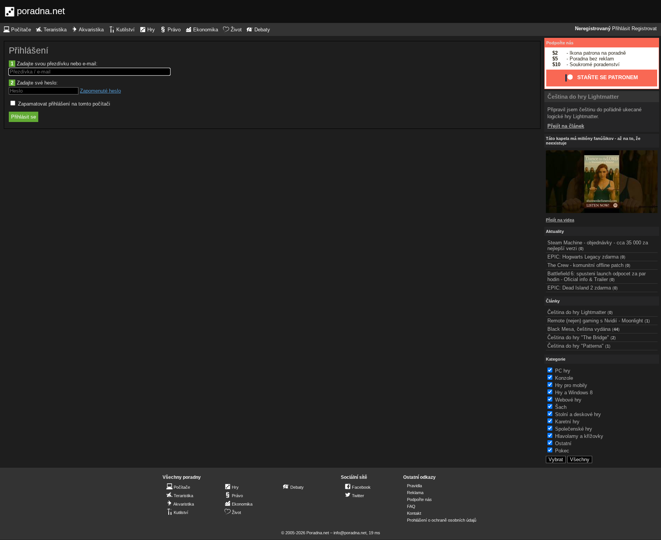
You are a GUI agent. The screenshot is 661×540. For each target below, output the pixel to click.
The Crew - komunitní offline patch (585, 265)
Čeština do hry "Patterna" (575, 346)
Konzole (564, 378)
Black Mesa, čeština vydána (579, 329)
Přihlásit (621, 28)
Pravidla (414, 485)
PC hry (562, 371)
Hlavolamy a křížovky (579, 436)
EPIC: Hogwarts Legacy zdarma (583, 257)
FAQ (411, 506)
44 (616, 329)
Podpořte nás (559, 43)
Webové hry (568, 400)
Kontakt (414, 513)
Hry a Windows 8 (574, 392)
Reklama (415, 492)
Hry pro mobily (571, 385)
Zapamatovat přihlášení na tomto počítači (63, 104)
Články (553, 301)
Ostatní (563, 443)
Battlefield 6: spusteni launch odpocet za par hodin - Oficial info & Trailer (596, 276)
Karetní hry (567, 422)
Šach (561, 407)
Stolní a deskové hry (578, 414)
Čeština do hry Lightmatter (583, 96)
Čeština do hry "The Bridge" (578, 337)
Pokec (562, 451)
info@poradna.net (350, 532)
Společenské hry (573, 429)
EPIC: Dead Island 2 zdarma (579, 288)
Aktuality (555, 231)
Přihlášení (28, 50)
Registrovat (644, 28)
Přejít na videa (560, 220)
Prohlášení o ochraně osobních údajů (441, 520)
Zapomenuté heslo (100, 91)
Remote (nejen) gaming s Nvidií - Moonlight (595, 321)
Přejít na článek (565, 126)
